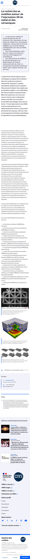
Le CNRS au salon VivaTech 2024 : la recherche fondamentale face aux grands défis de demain (15, 459)
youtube (26, 520)
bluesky (3, 520)
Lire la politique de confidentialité (9, 552)
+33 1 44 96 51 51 (10, 384)
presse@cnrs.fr (9, 386)
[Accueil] (15, 2)
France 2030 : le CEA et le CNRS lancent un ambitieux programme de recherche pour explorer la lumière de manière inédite (15, 430)
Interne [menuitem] (4, 513)
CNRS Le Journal (7, 484)
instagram (21, 520)
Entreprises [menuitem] (5, 507)
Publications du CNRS (9, 494)
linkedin (12, 520)
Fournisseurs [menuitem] (5, 510)
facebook (16, 520)
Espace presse (11, 9)
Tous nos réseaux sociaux (8, 525)
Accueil (3, 9)
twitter (7, 520)
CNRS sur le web (7, 491)
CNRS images (6, 487)
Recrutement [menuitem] (5, 504)
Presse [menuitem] (3, 501)
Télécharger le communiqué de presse (16, 370)
